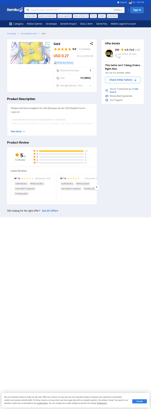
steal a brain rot (81, 16)
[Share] (91, 44)
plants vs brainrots (47, 16)
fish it (93, 16)
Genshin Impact (68, 23)
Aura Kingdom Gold (29, 33)
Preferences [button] (102, 403)
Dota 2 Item (86, 23)
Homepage (11, 33)
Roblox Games (34, 23)
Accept (140, 401)
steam (102, 16)
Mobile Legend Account (123, 23)
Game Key (101, 23)
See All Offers (50, 210)
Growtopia (51, 23)
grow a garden (65, 16)
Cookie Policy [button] (42, 403)
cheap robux (30, 16)
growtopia (112, 16)
